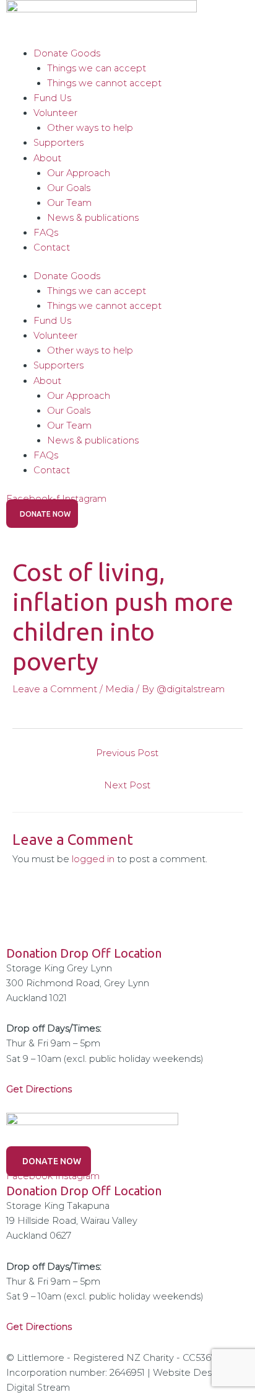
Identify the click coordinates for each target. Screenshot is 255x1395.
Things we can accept (96, 68)
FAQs (45, 232)
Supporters (58, 142)
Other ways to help (90, 127)
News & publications (93, 217)
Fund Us (52, 98)
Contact (51, 247)
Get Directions (39, 1326)
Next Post (127, 785)
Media (119, 689)
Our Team (69, 202)
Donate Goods (66, 53)
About (47, 158)
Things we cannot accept (104, 83)
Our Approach (78, 173)
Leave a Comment (54, 689)
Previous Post (127, 753)
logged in (93, 859)
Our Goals (68, 188)
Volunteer (55, 112)
